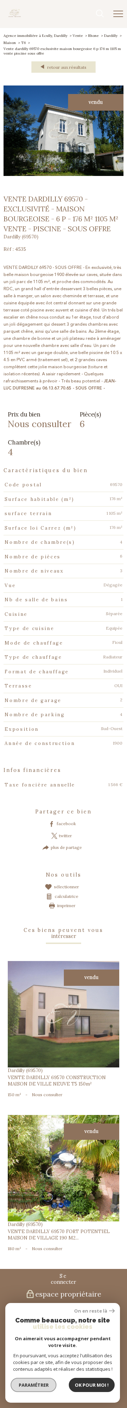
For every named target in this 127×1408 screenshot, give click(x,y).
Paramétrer (34, 1385)
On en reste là (90, 1311)
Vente (78, 35)
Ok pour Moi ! (92, 1385)
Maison (10, 42)
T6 (23, 42)
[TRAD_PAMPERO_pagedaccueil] (14, 15)
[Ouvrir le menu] (118, 14)
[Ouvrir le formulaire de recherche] (100, 14)
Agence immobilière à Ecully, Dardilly (35, 35)
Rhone (93, 35)
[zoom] (63, 174)
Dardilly (110, 35)
